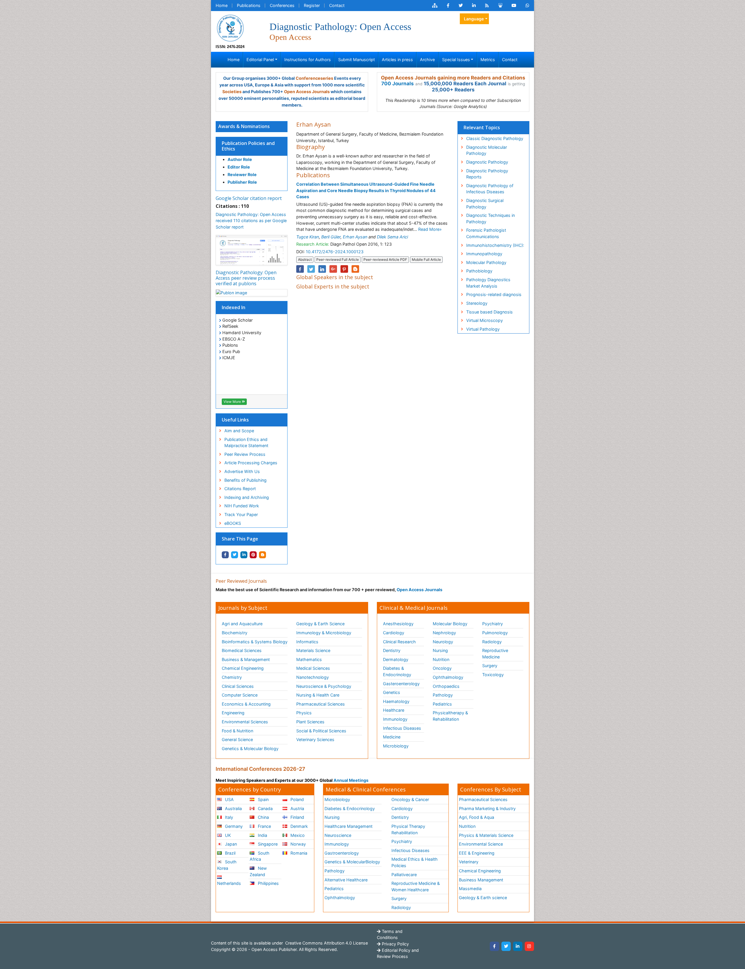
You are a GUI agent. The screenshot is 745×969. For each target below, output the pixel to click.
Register (312, 5)
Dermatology (395, 659)
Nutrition (441, 659)
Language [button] (474, 18)
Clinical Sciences (238, 686)
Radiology (492, 641)
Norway (297, 844)
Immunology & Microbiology (323, 632)
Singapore (267, 844)
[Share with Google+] (333, 269)
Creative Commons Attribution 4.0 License (326, 942)
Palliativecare (404, 874)
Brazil (229, 853)
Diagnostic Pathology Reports (487, 174)
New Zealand (258, 871)
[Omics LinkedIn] (473, 5)
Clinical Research (399, 641)
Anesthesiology (398, 623)
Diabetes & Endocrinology (397, 671)
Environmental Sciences (245, 721)
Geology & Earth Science (320, 623)
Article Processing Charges (250, 462)
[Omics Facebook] (448, 5)
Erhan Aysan (355, 236)
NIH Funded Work (241, 505)
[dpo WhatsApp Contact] (527, 5)
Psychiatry (492, 623)
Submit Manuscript (356, 59)
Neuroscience (337, 835)
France (264, 826)
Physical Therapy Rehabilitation (408, 829)
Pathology (443, 694)
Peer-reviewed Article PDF (385, 259)
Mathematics (309, 659)
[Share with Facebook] (225, 554)
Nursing (440, 650)
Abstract (305, 259)
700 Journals (397, 83)
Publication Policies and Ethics (248, 146)
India (262, 835)
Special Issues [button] (456, 59)
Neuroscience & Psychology (323, 686)
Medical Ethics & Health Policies (414, 862)
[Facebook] (494, 946)
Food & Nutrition (237, 730)
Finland (296, 817)
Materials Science (313, 650)
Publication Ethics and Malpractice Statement (246, 442)
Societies (232, 91)
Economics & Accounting (246, 703)
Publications (248, 5)
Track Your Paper (241, 514)
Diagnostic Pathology (487, 162)
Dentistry (391, 650)
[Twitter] (506, 946)
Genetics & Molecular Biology (250, 748)
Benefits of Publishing (245, 480)
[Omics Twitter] (460, 5)
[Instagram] (529, 946)
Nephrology (444, 632)
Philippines (268, 883)
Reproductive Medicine (495, 653)
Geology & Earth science (483, 897)
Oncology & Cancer (410, 799)
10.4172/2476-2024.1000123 (334, 251)
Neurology (443, 641)
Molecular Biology (450, 623)
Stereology (476, 303)
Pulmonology (495, 632)
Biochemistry (234, 632)
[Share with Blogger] (262, 554)
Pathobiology (479, 270)
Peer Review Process (244, 454)
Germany (233, 826)
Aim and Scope (239, 430)
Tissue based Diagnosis (489, 311)
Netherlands (229, 883)
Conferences (282, 5)
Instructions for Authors (307, 59)
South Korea (227, 865)
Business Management (481, 879)
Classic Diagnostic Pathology (494, 138)
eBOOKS (232, 523)
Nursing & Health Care (317, 694)
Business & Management (246, 659)
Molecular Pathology (486, 262)
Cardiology (393, 632)
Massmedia (470, 888)
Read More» (430, 229)
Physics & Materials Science (486, 835)
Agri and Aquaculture (242, 623)
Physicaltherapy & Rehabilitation (450, 716)
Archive (427, 59)
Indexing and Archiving (246, 497)
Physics (304, 712)
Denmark (298, 826)
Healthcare (393, 710)
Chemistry (232, 677)
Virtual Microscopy (484, 320)
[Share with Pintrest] (253, 554)
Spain (263, 799)
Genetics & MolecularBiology (352, 861)
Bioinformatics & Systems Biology (255, 641)
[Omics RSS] (487, 5)
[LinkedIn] (517, 946)
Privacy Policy (395, 943)
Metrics (487, 59)
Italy (228, 817)
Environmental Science (481, 844)
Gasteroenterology (401, 683)
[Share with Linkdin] (243, 554)
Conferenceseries (314, 78)
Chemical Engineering (243, 668)
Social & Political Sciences (321, 730)
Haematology (396, 701)
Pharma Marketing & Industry (487, 808)
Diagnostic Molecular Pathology (486, 150)
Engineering (233, 712)
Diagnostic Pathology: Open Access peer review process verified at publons (246, 278)
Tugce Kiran (307, 236)
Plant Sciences (310, 721)
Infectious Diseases (402, 728)
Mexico (297, 835)
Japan (230, 844)
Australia (233, 808)
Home (222, 5)
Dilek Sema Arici (392, 236)
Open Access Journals (307, 91)
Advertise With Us (242, 471)
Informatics (307, 641)
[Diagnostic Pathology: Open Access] (230, 27)
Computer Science (240, 694)
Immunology (395, 719)
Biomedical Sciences (242, 650)
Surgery (489, 665)
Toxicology (493, 674)
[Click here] (435, 5)
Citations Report (240, 488)
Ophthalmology (448, 677)
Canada (265, 808)
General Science (237, 739)
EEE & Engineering (476, 853)
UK (227, 835)
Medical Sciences (313, 668)
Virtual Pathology (483, 329)
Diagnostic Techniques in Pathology (490, 218)
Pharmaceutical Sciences (320, 703)
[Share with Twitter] (234, 554)
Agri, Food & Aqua (476, 817)
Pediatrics (442, 703)
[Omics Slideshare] (500, 5)
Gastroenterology (341, 853)
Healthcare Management (348, 826)
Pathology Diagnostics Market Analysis (488, 282)
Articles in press (397, 59)
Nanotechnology (312, 677)
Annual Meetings (351, 780)
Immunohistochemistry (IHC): (495, 245)
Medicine (391, 736)
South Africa (259, 856)
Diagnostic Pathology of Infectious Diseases (489, 188)
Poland (296, 799)
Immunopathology (484, 253)
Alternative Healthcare (346, 879)
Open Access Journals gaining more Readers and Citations (453, 78)
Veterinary (468, 861)
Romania (298, 853)
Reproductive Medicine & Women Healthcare (415, 886)
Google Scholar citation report (249, 198)
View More (233, 401)
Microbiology (396, 745)
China (263, 817)
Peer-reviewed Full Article (337, 259)
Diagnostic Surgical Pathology (484, 203)
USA (229, 799)
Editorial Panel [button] (260, 59)
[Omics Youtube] (514, 5)
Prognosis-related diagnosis (494, 294)
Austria (296, 808)
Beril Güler (330, 236)
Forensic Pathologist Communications (486, 233)
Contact (337, 5)
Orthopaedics (446, 686)
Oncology (442, 668)
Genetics (391, 692)
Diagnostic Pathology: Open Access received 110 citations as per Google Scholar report (251, 220)
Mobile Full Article (426, 259)
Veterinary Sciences (315, 739)
